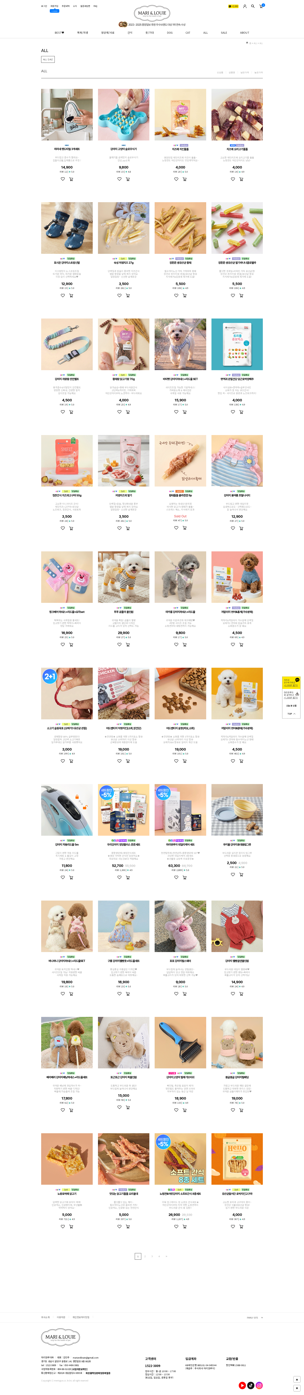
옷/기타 (149, 32)
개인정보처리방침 (80, 1317)
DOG (170, 32)
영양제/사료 (108, 32)
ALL (205, 32)
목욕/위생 (82, 32)
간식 (130, 32)
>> (166, 1256)
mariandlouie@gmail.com (85, 1357)
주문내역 (65, 6)
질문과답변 (85, 6)
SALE (224, 32)
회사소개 (45, 1317)
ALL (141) (48, 59)
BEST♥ (59, 32)
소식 (75, 6)
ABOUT (244, 32)
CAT (188, 32)
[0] (261, 6)
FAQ (95, 6)
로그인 (44, 6)
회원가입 (54, 6)
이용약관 (61, 1317)
